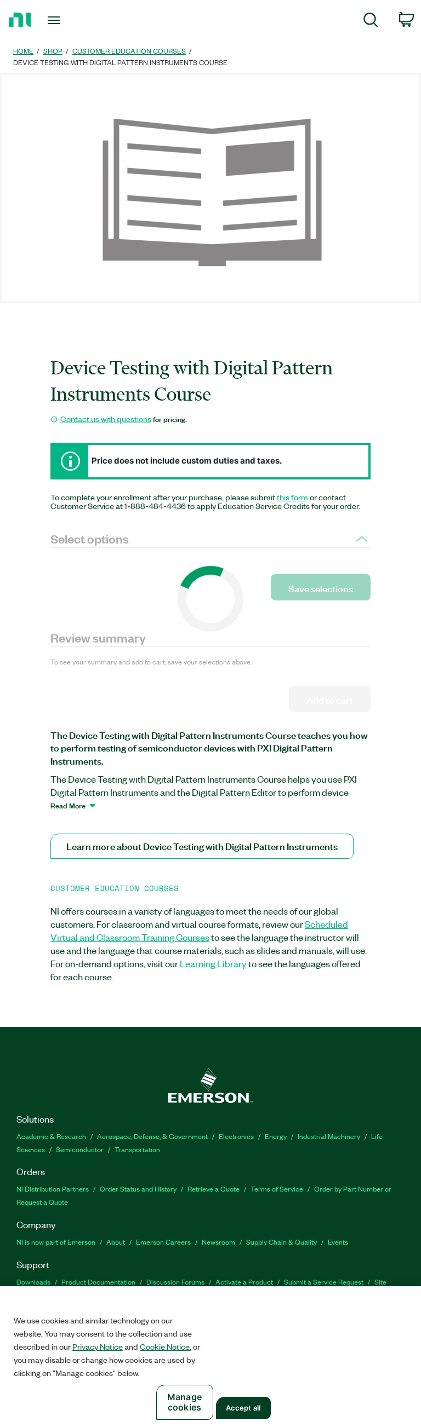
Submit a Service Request (323, 1281)
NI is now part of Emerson (55, 1241)
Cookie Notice (165, 1346)
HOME (23, 50)
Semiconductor (80, 1149)
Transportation (137, 1149)
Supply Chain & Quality (281, 1241)
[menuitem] (370, 21)
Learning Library (213, 963)
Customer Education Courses (129, 50)
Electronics (236, 1136)
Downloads (33, 1281)
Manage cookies (184, 1402)
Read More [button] (68, 805)
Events (338, 1241)
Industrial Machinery (329, 1136)
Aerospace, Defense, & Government (152, 1136)
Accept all (243, 1407)
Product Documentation (98, 1281)
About (115, 1241)
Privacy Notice (97, 1346)
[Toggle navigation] (66, 20)
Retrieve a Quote (213, 1188)
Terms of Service (277, 1188)
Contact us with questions (105, 418)
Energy (276, 1136)
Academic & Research (51, 1136)
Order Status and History (138, 1188)
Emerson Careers (163, 1241)
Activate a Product (244, 1281)
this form (292, 497)
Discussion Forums (175, 1281)
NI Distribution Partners (52, 1188)
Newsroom (218, 1241)
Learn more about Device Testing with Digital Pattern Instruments (202, 846)
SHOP (52, 50)
